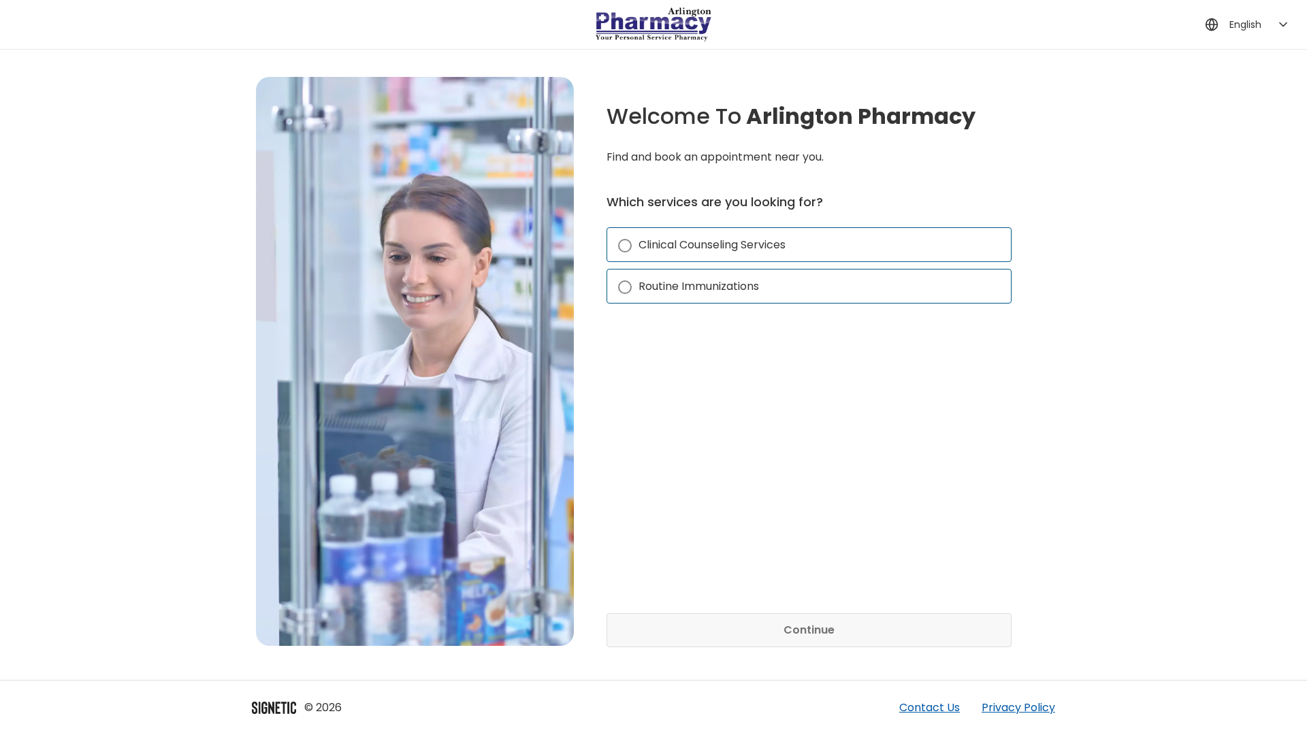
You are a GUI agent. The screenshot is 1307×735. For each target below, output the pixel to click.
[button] (809, 244)
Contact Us (929, 707)
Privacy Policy (1018, 707)
